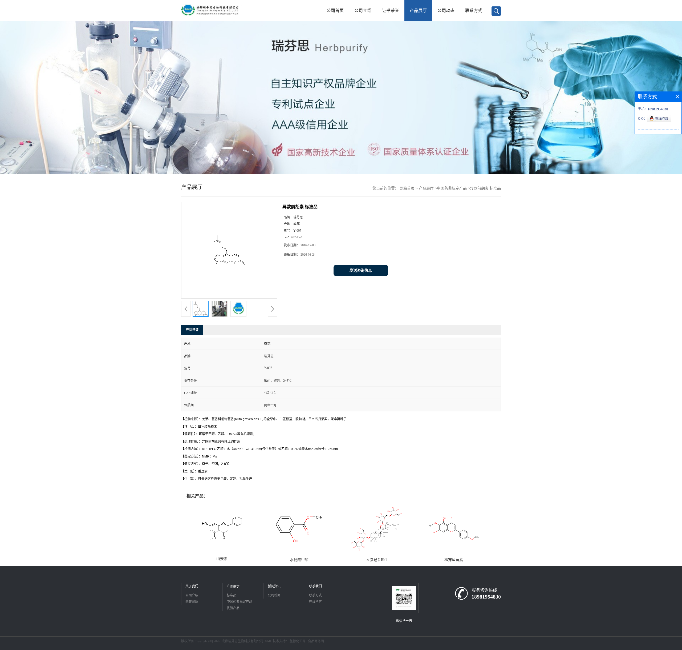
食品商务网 (316, 641)
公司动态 (445, 10)
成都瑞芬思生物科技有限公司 (242, 641)
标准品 (231, 595)
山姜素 (222, 559)
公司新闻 (274, 595)
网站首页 (407, 188)
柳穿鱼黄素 (453, 560)
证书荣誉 (390, 10)
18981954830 (486, 597)
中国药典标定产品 (452, 188)
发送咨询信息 (361, 270)
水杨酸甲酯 (299, 560)
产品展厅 (418, 10)
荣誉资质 (191, 602)
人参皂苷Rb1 (376, 560)
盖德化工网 (298, 641)
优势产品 (233, 608)
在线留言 (315, 602)
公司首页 (335, 10)
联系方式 (473, 10)
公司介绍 (362, 10)
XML (268, 641)
